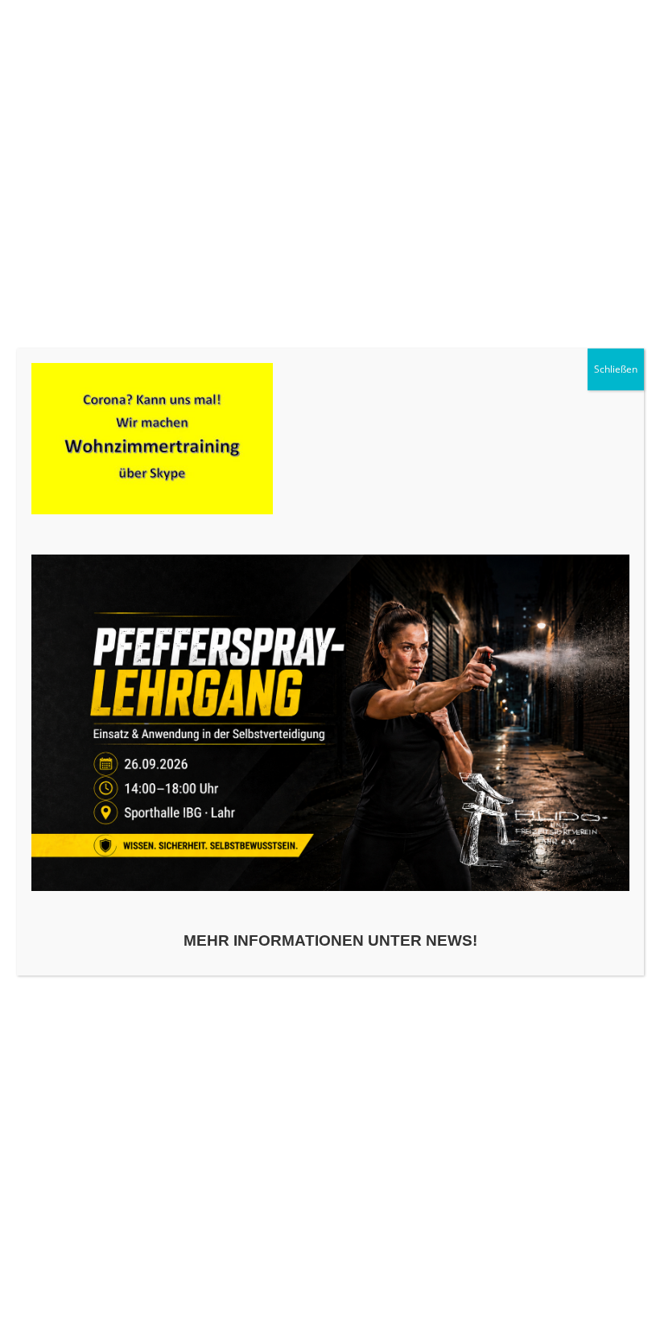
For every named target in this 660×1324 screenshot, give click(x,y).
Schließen (615, 369)
